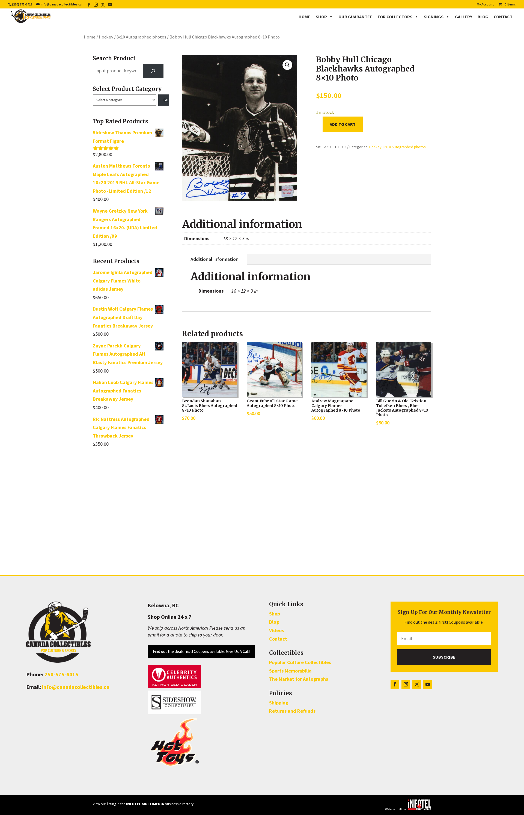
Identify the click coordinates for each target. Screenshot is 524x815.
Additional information (214, 259)
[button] (287, 65)
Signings (433, 16)
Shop (321, 16)
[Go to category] (163, 100)
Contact (503, 16)
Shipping (278, 703)
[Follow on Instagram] (405, 684)
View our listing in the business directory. (143, 804)
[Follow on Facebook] (395, 684)
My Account (485, 4)
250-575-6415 (61, 674)
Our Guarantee (355, 16)
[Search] (153, 71)
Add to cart (343, 124)
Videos (276, 630)
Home (304, 16)
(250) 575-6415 (22, 4)
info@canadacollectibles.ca (75, 686)
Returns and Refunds (292, 711)
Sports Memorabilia (290, 671)
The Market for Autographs (298, 679)
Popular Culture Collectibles (300, 662)
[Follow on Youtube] (427, 684)
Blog (483, 16)
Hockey (106, 37)
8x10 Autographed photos (141, 37)
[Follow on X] (416, 684)
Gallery (463, 16)
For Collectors (395, 16)
